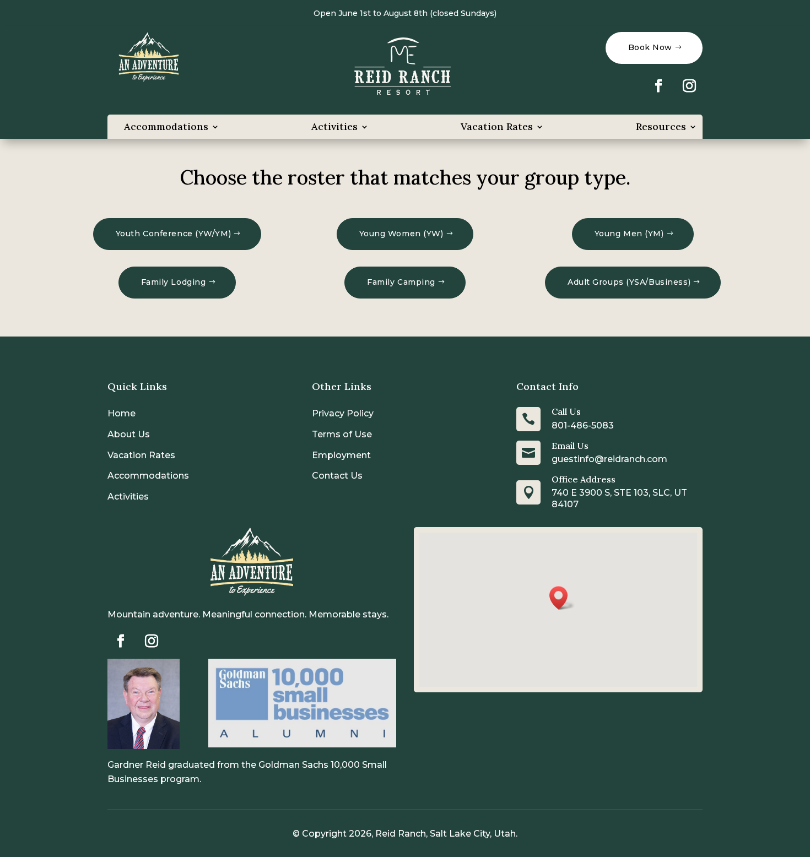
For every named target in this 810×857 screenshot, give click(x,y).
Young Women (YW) (401, 233)
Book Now (650, 47)
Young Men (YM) (629, 233)
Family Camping (401, 282)
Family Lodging (173, 282)
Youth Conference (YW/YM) (173, 233)
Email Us (570, 445)
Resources (661, 126)
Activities (334, 126)
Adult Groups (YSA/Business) (629, 282)
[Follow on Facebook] (658, 86)
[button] (562, 598)
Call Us (566, 411)
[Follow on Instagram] (689, 86)
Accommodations (166, 126)
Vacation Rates (497, 126)
